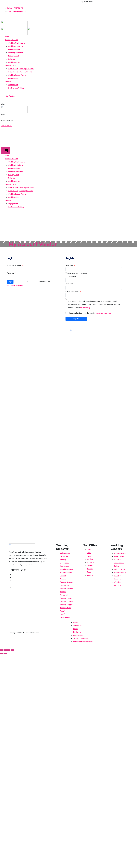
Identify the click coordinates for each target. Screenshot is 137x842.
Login (10, 282)
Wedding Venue (65, 608)
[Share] (5, 650)
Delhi (89, 549)
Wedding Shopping (66, 604)
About (75, 622)
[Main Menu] (5, 150)
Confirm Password (73, 291)
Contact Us (77, 625)
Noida (89, 556)
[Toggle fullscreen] (8, 650)
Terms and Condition (80, 638)
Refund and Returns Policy (82, 641)
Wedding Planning (66, 601)
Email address (71, 276)
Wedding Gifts (65, 585)
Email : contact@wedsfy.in (16, 11)
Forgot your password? (15, 285)
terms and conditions (103, 313)
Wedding (8, 81)
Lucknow (90, 565)
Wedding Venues (14, 62)
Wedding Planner (14, 49)
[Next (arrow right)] (5, 653)
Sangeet (63, 576)
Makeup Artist (13, 56)
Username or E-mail (15, 265)
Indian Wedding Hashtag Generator (21, 69)
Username (70, 265)
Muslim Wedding (66, 572)
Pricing (75, 629)
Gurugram (90, 562)
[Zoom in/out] (12, 650)
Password (11, 273)
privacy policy (85, 308)
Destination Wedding (16, 88)
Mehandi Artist (119, 569)
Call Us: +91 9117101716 (15, 8)
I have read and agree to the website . (89, 313)
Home (7, 36)
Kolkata (90, 569)
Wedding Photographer (16, 43)
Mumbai (90, 559)
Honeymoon (64, 566)
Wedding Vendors (11, 40)
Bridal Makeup (65, 553)
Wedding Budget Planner (17, 75)
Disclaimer (77, 632)
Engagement (13, 85)
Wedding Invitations (15, 46)
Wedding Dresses (66, 582)
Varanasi (90, 575)
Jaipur (89, 572)
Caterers (11, 59)
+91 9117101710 (6, 126)
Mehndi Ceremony (66, 569)
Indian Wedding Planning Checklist (20, 72)
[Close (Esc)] (1, 650)
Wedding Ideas (10, 65)
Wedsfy (62, 611)
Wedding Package (66, 588)
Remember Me (44, 282)
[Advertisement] (68, 225)
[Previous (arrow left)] (1, 653)
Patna (89, 553)
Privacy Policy (78, 635)
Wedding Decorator (15, 52)
